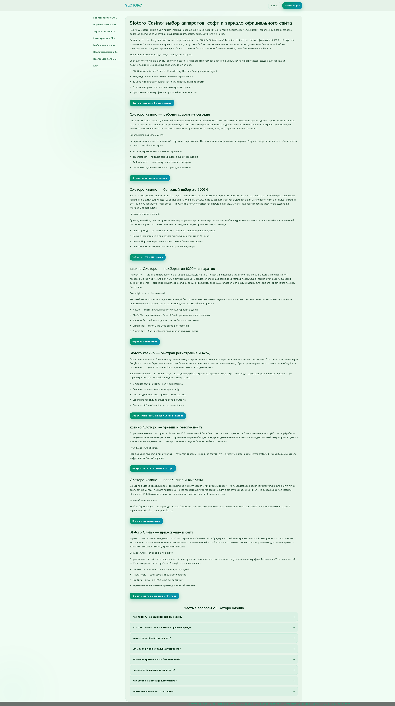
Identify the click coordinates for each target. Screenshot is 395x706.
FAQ (95, 65)
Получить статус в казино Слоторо (152, 468)
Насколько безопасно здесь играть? (154, 670)
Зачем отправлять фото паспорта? (153, 691)
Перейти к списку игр (144, 341)
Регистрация (292, 5)
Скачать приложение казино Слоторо (154, 595)
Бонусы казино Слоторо (107, 17)
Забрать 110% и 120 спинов (147, 257)
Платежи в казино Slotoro (107, 51)
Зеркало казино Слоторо (107, 31)
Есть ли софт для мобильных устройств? (157, 648)
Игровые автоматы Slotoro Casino (107, 24)
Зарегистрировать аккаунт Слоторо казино (157, 415)
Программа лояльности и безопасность (107, 58)
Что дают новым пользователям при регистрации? (163, 627)
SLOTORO (133, 5)
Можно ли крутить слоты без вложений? (156, 659)
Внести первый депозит (146, 521)
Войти (274, 5)
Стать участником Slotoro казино (152, 102)
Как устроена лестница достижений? (155, 680)
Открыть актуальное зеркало (149, 178)
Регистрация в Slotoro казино (107, 38)
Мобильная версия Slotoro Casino (107, 45)
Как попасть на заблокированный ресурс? (157, 616)
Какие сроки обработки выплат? (152, 638)
